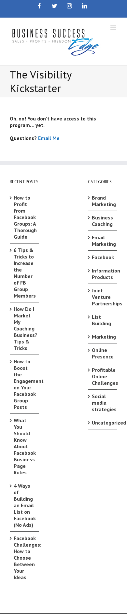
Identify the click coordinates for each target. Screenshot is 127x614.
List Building (101, 320)
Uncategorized (103, 422)
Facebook (103, 257)
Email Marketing (103, 240)
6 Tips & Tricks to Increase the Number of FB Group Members (25, 273)
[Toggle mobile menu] (113, 27)
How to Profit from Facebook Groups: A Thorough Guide (25, 217)
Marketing (103, 336)
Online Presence (103, 353)
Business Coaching (102, 220)
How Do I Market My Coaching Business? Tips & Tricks (25, 328)
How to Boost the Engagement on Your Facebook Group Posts (25, 384)
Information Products (103, 273)
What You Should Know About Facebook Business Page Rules (25, 446)
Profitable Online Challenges (103, 376)
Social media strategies (103, 402)
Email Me (49, 138)
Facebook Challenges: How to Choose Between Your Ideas (25, 557)
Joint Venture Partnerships (103, 297)
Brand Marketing (103, 200)
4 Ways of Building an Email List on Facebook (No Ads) (25, 505)
